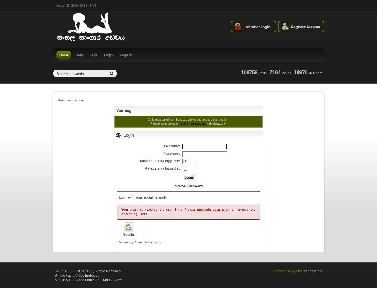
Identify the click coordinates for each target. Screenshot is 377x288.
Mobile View (112, 280)
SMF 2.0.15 (63, 271)
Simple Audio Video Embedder (78, 276)
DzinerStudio (312, 271)
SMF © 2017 (83, 271)
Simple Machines (108, 271)
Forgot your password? (188, 185)
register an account (193, 123)
